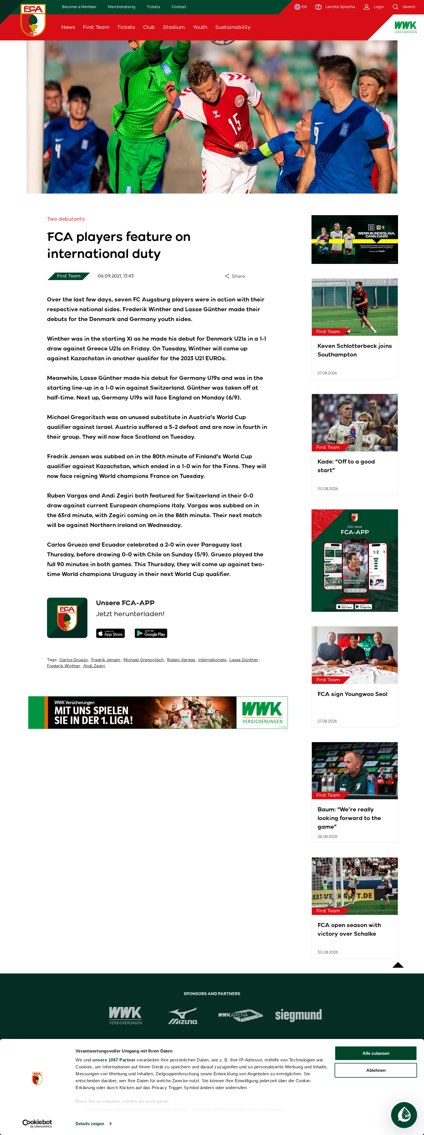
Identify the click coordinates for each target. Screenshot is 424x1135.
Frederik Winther (63, 665)
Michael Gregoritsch (143, 659)
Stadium (174, 27)
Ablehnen (376, 1070)
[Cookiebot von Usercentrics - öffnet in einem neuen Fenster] (37, 1123)
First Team (96, 27)
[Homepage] (33, 20)
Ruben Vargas (181, 659)
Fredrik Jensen (105, 659)
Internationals (212, 659)
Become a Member (79, 7)
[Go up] (398, 962)
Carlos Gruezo (73, 659)
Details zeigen (90, 1123)
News (68, 27)
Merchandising (121, 7)
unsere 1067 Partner (114, 1059)
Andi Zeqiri (94, 665)
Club (149, 27)
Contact (179, 7)
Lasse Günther (243, 659)
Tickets (153, 7)
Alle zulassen (376, 1053)
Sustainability (233, 27)
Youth (200, 27)
